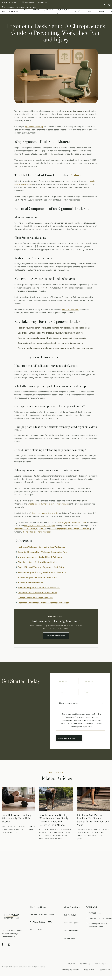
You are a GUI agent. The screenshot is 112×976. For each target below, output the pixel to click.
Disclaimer (89, 970)
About (36, 10)
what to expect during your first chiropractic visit (48, 504)
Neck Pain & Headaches (72, 923)
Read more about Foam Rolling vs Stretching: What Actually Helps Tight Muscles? (18, 829)
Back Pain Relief (70, 915)
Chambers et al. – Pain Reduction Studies (37, 592)
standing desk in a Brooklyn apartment (30, 528)
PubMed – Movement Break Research (35, 597)
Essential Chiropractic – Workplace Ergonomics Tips (42, 552)
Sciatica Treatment (71, 931)
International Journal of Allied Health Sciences (40, 557)
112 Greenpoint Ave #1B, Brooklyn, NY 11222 (20, 7)
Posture (75, 175)
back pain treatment (70, 309)
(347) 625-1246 (10, 2)
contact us (85, 964)
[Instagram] (109, 5)
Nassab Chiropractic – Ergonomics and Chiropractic (42, 572)
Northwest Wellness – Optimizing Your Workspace (41, 547)
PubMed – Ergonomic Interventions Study (37, 577)
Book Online (102, 9)
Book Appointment (67, 738)
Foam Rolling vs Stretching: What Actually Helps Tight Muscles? (16, 818)
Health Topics (77, 9)
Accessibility (104, 970)
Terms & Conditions (70, 970)
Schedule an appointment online (45, 513)
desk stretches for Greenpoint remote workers (70, 528)
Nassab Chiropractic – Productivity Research (39, 587)
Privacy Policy (101, 964)
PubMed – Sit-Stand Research (32, 582)
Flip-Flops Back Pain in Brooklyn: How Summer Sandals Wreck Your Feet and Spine (93, 820)
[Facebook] (104, 5)
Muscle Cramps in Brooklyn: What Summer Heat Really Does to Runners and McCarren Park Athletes (54, 820)
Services (48, 10)
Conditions (63, 10)
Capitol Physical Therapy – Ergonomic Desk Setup (41, 567)
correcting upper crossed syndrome (71, 522)
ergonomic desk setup (34, 126)
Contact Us (89, 9)
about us (71, 964)
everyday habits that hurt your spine (39, 525)
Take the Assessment (56, 635)
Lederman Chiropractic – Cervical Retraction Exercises (43, 602)
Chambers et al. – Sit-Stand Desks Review (37, 562)
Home (25, 10)
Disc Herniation (69, 938)
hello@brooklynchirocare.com (36, 2)
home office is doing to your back (37, 532)
